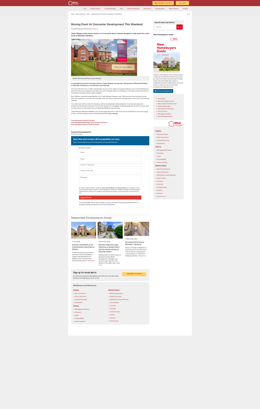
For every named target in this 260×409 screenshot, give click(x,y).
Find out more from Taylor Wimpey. (106, 113)
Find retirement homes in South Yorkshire (85, 124)
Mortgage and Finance (82, 309)
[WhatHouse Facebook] (187, 14)
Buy (85, 8)
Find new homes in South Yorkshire (83, 120)
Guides (76, 290)
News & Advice (174, 8)
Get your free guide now (164, 91)
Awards (185, 8)
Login (183, 3)
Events (112, 315)
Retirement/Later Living (166, 109)
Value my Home (80, 321)
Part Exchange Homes (165, 116)
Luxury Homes (162, 111)
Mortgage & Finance (164, 114)
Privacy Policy (122, 188)
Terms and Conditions (108, 188)
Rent (121, 8)
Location (113, 305)
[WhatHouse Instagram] (189, 14)
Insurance (78, 312)
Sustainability (79, 318)
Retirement (147, 8)
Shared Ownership (133, 8)
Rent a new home (81, 296)
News (88, 14)
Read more (91, 260)
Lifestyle (113, 308)
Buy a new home (80, 293)
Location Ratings (110, 8)
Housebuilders (160, 8)
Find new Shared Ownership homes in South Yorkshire (89, 122)
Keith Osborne (93, 29)
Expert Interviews (116, 296)
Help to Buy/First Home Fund (167, 104)
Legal (77, 315)
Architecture (114, 321)
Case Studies (114, 302)
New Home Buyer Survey (166, 101)
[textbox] (165, 27)
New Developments (116, 293)
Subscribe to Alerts (164, 3)
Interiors (113, 318)
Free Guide (161, 98)
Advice (76, 306)
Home (72, 14)
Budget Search (95, 8)
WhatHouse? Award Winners (119, 299)
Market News (114, 290)
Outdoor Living (115, 311)
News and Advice (80, 14)
